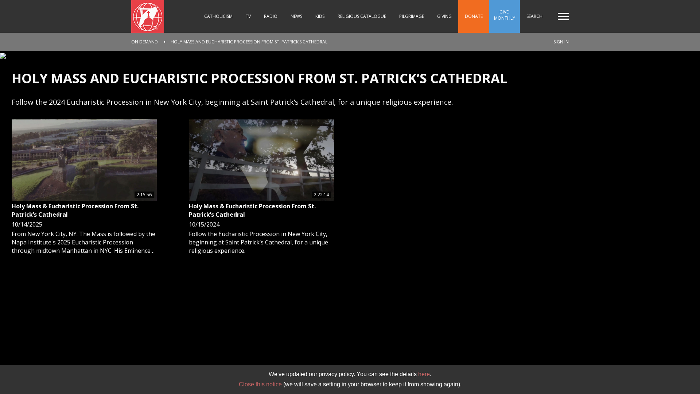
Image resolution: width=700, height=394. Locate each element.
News (296, 16)
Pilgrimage (411, 16)
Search (534, 16)
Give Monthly (504, 15)
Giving (444, 16)
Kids (319, 16)
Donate (474, 16)
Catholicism (218, 16)
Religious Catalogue (362, 16)
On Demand (144, 42)
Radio (270, 16)
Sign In (561, 42)
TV (248, 16)
